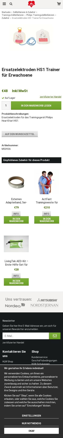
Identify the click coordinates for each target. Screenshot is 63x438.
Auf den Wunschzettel (19, 134)
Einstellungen (31, 415)
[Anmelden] (54, 336)
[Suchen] (11, 4)
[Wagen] (59, 4)
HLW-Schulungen (41, 364)
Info (16, 213)
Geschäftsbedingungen (44, 360)
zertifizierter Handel (50, 96)
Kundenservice (40, 357)
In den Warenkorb (16, 220)
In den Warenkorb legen (36, 105)
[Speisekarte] (4, 4)
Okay (31, 431)
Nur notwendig (31, 423)
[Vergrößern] (31, 36)
